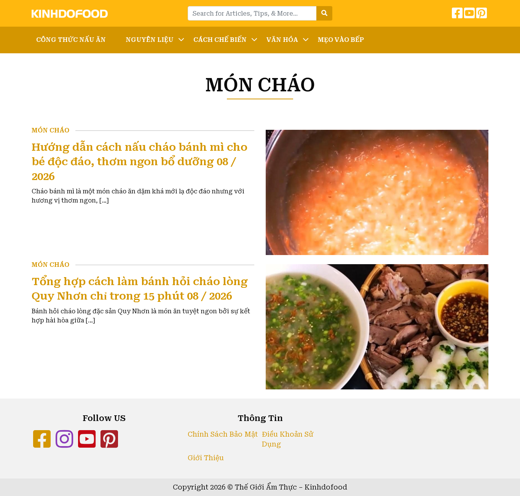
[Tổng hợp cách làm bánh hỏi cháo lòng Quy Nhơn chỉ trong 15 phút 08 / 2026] (377, 326)
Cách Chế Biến (220, 39)
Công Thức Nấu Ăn (71, 39)
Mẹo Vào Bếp (341, 39)
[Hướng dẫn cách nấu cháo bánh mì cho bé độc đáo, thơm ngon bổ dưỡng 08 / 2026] (377, 191)
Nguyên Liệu (150, 39)
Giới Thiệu (206, 458)
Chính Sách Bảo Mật (223, 434)
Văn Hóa (282, 39)
